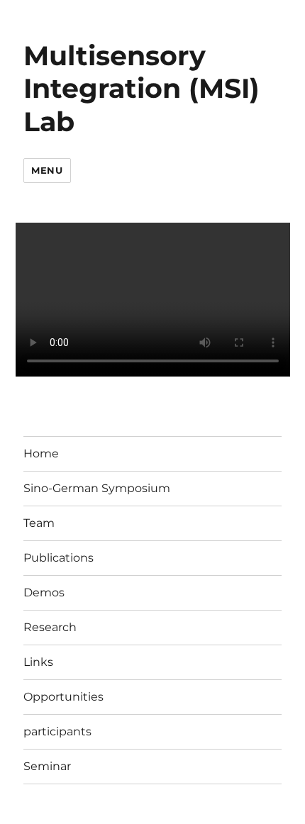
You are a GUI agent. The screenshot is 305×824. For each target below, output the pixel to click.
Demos (44, 592)
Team (39, 523)
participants (57, 731)
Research (50, 627)
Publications (58, 557)
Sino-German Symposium (96, 488)
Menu (46, 170)
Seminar (47, 766)
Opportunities (63, 696)
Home (41, 453)
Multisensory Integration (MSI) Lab (141, 88)
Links (38, 662)
